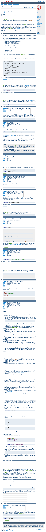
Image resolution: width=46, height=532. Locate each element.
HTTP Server (5, 4)
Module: (4, 127)
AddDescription (39, 17)
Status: (3, 10)
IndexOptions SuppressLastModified (9, 135)
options (22, 240)
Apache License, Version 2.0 (10, 530)
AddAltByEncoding (39, 15)
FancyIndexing (5, 25)
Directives (37, 1)
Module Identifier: (4, 11)
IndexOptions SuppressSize (16, 134)
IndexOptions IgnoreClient (30, 36)
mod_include (25, 241)
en (29, 7)
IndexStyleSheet (39, 25)
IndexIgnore (38, 22)
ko (33, 7)
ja (32, 7)
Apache (2, 4)
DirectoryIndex (23, 17)
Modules (34, 1)
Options (25, 24)
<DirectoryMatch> (9, 277)
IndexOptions (16, 25)
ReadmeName (39, 26)
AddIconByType (13, 19)
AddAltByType (39, 16)
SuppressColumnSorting (18, 28)
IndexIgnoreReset (39, 23)
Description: (5, 79)
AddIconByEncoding (6, 19)
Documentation (10, 4)
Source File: (3, 12)
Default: (4, 304)
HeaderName (38, 21)
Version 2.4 (14, 4)
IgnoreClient (25, 476)
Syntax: (4, 109)
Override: (4, 111)
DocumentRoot (6, 231)
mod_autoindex (30, 20)
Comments (38, 33)
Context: (4, 110)
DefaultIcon (38, 20)
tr (35, 7)
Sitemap (44, 1)
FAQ (39, 1)
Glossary (41, 1)
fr (31, 7)
